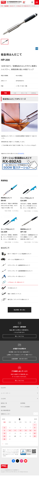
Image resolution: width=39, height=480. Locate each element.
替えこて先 (24, 93)
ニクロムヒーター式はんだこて (23, 5)
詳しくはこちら (19, 336)
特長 (5, 93)
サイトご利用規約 (25, 407)
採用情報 (22, 403)
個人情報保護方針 (5, 410)
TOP (2, 5)
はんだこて (12, 5)
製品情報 (6, 5)
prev (34, 413)
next (37, 413)
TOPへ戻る (35, 476)
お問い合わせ (36, 2)
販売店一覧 (4, 403)
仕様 (15, 93)
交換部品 (33, 93)
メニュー (32, 2)
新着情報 (3, 407)
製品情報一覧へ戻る (19, 310)
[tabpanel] (19, 24)
